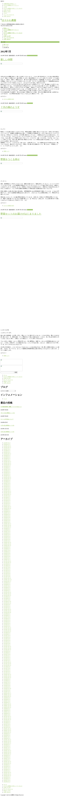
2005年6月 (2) (7, 749)
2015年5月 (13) (7, 603)
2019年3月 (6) (7, 537)
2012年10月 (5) (7, 649)
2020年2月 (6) (7, 520)
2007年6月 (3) (7, 725)
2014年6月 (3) (7, 618)
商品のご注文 (7, 11)
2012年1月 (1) (7, 660)
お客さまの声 (7, 10)
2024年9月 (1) (7, 455)
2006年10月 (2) (7, 732)
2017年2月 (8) (7, 575)
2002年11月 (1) (7, 774)
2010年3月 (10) (7, 688)
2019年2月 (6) (7, 539)
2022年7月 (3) (7, 483)
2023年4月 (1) (7, 474)
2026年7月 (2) (7, 443)
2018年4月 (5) (7, 554)
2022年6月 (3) (7, 484)
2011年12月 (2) (7, 662)
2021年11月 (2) (7, 492)
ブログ (5, 13)
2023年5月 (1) (7, 472)
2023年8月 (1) (7, 467)
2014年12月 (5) (7, 609)
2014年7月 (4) (7, 617)
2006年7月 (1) (7, 736)
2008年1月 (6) (7, 715)
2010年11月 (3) (7, 676)
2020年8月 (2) (7, 511)
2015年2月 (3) (7, 607)
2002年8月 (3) (7, 778)
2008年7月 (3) (7, 711)
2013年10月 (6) (7, 631)
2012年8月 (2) (7, 652)
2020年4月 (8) (7, 517)
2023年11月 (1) (7, 463)
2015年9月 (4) (7, 596)
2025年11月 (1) (7, 446)
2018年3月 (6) (7, 556)
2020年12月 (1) (7, 506)
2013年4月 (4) (7, 640)
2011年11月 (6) (7, 663)
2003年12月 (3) (7, 761)
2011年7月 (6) (7, 668)
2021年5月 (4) (7, 498)
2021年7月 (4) (7, 495)
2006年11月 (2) (7, 730)
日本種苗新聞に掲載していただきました (11, 406)
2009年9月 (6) (7, 697)
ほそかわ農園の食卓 (32, 55)
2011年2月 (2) (7, 671)
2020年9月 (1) (7, 509)
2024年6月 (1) (7, 458)
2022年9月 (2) (7, 480)
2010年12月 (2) (7, 674)
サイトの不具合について (7, 419)
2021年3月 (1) (7, 502)
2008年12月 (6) (7, 704)
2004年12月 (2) (7, 750)
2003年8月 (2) (7, 766)
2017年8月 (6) (7, 565)
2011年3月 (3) (7, 669)
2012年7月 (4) (7, 654)
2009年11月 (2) (7, 694)
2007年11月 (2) (7, 718)
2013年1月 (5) (7, 645)
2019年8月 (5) (7, 530)
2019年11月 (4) (7, 525)
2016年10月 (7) (7, 581)
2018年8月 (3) (7, 548)
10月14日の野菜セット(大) (7, 431)
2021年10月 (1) (7, 494)
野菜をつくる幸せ (10, 159)
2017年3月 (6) (7, 573)
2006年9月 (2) (7, 733)
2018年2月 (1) (7, 558)
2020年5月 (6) (7, 516)
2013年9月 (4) (7, 632)
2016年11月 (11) (8, 579)
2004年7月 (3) (7, 758)
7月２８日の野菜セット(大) (8, 413)
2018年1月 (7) (7, 559)
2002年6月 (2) (7, 781)
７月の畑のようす (10, 107)
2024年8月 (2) (7, 456)
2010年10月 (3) (7, 677)
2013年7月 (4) (7, 635)
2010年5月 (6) (7, 685)
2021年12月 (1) (7, 491)
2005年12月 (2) (7, 739)
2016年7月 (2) (7, 585)
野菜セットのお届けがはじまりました (21, 213)
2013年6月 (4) (7, 637)
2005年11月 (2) (7, 741)
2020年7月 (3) (7, 512)
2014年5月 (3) (7, 620)
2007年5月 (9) (7, 727)
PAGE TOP (57, 771)
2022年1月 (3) (7, 489)
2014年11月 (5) (7, 610)
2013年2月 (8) (7, 643)
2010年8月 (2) (7, 680)
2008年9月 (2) (7, 708)
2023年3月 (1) (7, 475)
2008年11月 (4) (7, 705)
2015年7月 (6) (7, 599)
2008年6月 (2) (7, 713)
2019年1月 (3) (7, 540)
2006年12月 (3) (7, 728)
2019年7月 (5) (7, 531)
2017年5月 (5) (7, 570)
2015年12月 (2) (7, 592)
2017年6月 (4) (7, 568)
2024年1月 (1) (7, 460)
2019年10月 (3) (7, 526)
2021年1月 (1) (7, 505)
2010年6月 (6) (7, 683)
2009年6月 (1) (7, 702)
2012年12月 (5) (7, 646)
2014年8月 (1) (7, 615)
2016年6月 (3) (7, 587)
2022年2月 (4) (7, 488)
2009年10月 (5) (7, 696)
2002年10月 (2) (7, 775)
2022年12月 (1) (7, 477)
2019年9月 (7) (7, 528)
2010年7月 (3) (7, 682)
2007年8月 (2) (7, 722)
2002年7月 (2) (7, 780)
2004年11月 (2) (7, 752)
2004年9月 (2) (7, 755)
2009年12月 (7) (7, 693)
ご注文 (5, 7)
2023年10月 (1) (7, 464)
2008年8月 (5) (7, 710)
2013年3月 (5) (7, 641)
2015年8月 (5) (7, 598)
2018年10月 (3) (7, 545)
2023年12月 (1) (7, 461)
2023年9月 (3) (7, 466)
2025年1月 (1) (7, 452)
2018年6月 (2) (7, 551)
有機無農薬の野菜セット (10, 3)
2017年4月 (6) (7, 572)
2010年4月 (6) (7, 687)
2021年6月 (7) (7, 497)
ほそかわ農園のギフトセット (11, 5)
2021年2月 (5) (7, 503)
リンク (5, 398)
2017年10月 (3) (7, 562)
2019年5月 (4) (7, 534)
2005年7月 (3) (7, 747)
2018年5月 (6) (7, 553)
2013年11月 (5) (7, 629)
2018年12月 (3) (7, 542)
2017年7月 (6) (7, 567)
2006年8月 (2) (7, 735)
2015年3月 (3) (7, 606)
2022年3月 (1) (7, 486)
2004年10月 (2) (7, 753)
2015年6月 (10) (7, 601)
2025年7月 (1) (7, 449)
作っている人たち (8, 379)
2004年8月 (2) (7, 756)
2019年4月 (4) (7, 536)
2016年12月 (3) (7, 578)
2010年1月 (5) (7, 691)
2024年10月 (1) (7, 453)
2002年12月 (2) (7, 772)
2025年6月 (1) (7, 450)
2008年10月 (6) (7, 707)
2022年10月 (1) (7, 478)
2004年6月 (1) (7, 760)
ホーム (5, 375)
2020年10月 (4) (7, 508)
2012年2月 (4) (7, 659)
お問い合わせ (7, 16)
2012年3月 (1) (7, 657)
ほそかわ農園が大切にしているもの (13, 8)
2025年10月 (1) (7, 447)
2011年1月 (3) (7, 673)
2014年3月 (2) (7, 623)
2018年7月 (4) (7, 550)
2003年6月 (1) (7, 769)
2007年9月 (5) (7, 721)
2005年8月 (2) (7, 746)
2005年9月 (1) (7, 744)
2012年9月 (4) (7, 651)
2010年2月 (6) (7, 690)
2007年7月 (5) (7, 724)
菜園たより (30, 103)
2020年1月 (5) (7, 522)
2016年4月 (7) (7, 590)
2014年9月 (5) (7, 613)
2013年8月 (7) (7, 634)
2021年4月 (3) (7, 500)
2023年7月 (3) (7, 469)
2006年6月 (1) (7, 738)
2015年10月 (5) (7, 595)
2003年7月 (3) (7, 767)
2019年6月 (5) (7, 533)
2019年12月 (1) (7, 523)
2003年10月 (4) (7, 763)
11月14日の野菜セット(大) (7, 425)
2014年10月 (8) (7, 612)
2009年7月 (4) (7, 701)
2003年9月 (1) (7, 764)
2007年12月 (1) (7, 716)
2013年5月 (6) (7, 638)
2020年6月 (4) (7, 514)
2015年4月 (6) (7, 604)
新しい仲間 (6, 59)
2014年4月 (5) (7, 621)
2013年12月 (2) (7, 627)
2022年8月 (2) (7, 481)
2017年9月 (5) (7, 564)
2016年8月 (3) (7, 584)
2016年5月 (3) (7, 589)
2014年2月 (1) (7, 624)
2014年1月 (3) (7, 626)
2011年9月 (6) (7, 666)
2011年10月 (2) (7, 665)
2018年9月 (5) (7, 547)
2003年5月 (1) (7, 770)
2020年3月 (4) (7, 519)
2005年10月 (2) (7, 742)
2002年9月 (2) (7, 777)
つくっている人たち (9, 14)
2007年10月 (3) (7, 719)
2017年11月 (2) (7, 561)
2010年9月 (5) (7, 679)
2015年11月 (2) (7, 593)
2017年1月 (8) (7, 576)
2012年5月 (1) (7, 655)
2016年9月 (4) (7, 582)
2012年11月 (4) (7, 648)
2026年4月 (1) (7, 444)
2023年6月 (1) (7, 470)
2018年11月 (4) (7, 544)
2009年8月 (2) (7, 699)
